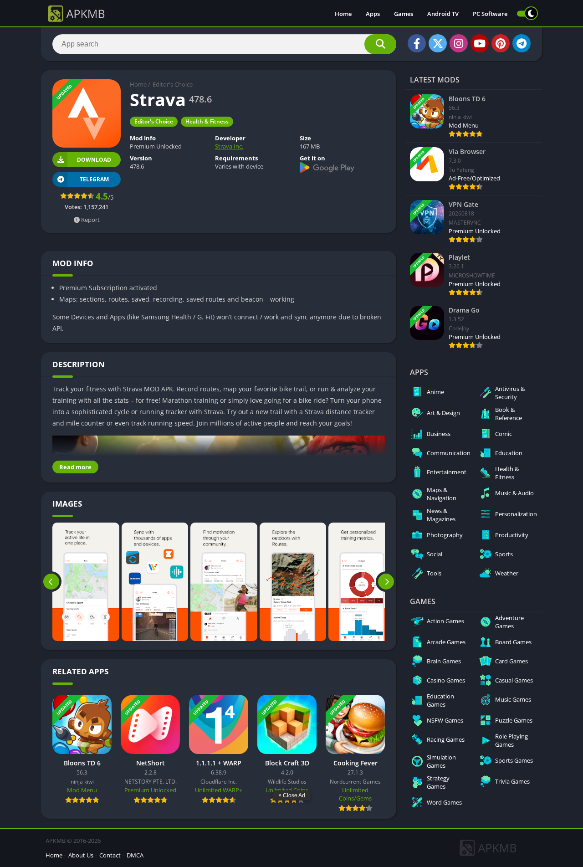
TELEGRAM (94, 179)
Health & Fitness (207, 121)
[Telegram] (521, 43)
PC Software (490, 14)
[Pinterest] (500, 43)
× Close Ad (291, 795)
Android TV (443, 14)
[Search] (380, 44)
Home (343, 14)
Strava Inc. (229, 146)
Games (403, 14)
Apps (373, 14)
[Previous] (51, 582)
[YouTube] (479, 43)
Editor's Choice (173, 84)
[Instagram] (459, 43)
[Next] (386, 582)
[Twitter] (438, 43)
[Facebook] (417, 43)
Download (94, 160)
